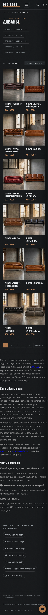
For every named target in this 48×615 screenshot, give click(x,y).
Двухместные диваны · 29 (16, 29)
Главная (6, 13)
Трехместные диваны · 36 (16, 41)
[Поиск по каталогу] (37, 4)
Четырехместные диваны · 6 (17, 53)
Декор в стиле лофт (14, 575)
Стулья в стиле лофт (14, 555)
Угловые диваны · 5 (13, 47)
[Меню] (26, 4)
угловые (35, 366)
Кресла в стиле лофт (14, 541)
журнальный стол (20, 451)
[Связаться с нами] (42, 609)
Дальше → (39, 345)
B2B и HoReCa (31, 604)
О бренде (21, 604)
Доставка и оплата (10, 604)
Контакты (41, 604)
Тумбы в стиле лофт (14, 562)
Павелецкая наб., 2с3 (25, 611)
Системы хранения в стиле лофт (20, 568)
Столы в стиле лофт (14, 534)
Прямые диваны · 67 (13, 35)
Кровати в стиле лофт (15, 548)
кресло (3, 451)
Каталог (15, 13)
